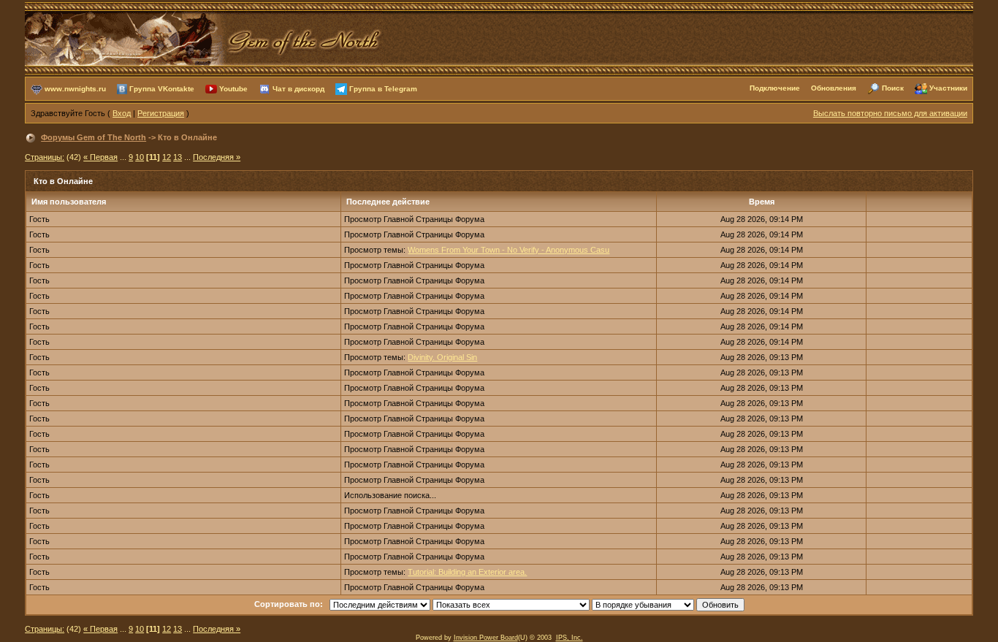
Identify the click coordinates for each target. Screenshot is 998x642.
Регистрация (160, 113)
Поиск (893, 88)
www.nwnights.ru (75, 88)
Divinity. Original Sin (442, 357)
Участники (948, 88)
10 (139, 157)
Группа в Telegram (383, 88)
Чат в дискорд (298, 88)
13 (177, 157)
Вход (122, 113)
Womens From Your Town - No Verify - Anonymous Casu (508, 249)
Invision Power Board (486, 637)
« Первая (100, 157)
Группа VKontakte (161, 88)
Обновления (833, 88)
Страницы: (44, 157)
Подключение (775, 88)
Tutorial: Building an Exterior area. (467, 572)
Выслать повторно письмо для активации (890, 113)
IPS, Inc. (569, 637)
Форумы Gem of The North (93, 137)
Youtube (233, 88)
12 (166, 157)
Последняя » (216, 157)
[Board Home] (204, 37)
